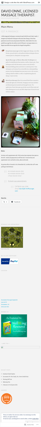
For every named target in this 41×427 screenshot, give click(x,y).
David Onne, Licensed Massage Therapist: (19, 13)
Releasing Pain (6, 382)
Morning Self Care (7, 379)
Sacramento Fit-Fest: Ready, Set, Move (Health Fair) (15, 376)
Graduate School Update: (9, 374)
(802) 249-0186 (5, 307)
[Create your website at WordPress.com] (20, 2)
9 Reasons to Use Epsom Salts (10, 385)
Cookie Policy (35, 419)
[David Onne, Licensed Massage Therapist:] (20, 23)
